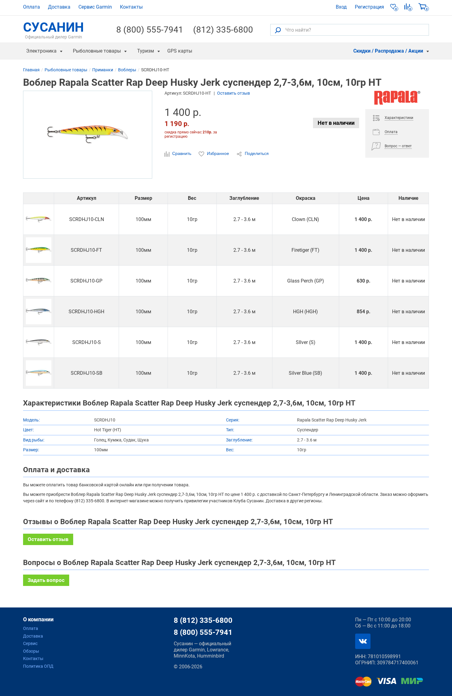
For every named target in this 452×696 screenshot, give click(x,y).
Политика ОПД (38, 666)
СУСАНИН (53, 29)
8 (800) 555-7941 (149, 30)
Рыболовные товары (97, 51)
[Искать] (278, 30)
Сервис (30, 643)
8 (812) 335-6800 (203, 620)
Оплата (31, 7)
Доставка (59, 7)
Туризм (145, 51)
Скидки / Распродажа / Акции (388, 51)
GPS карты (179, 51)
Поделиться (256, 153)
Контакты (131, 7)
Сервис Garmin (95, 7)
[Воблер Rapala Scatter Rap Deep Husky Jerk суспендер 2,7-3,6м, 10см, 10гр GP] (38, 281)
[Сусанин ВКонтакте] (363, 641)
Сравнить (181, 153)
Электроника (41, 51)
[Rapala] (397, 100)
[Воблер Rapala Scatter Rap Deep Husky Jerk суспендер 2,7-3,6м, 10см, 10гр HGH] (38, 311)
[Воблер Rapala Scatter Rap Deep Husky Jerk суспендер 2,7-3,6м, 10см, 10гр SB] (38, 373)
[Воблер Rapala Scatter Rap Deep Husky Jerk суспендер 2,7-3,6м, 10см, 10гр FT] (38, 250)
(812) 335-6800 (223, 30)
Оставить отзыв (233, 93)
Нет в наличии (336, 123)
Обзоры (31, 651)
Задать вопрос (46, 580)
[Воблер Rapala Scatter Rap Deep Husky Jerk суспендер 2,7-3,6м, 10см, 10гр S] (38, 342)
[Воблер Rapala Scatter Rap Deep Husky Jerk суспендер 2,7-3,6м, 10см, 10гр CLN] (38, 219)
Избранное (218, 153)
